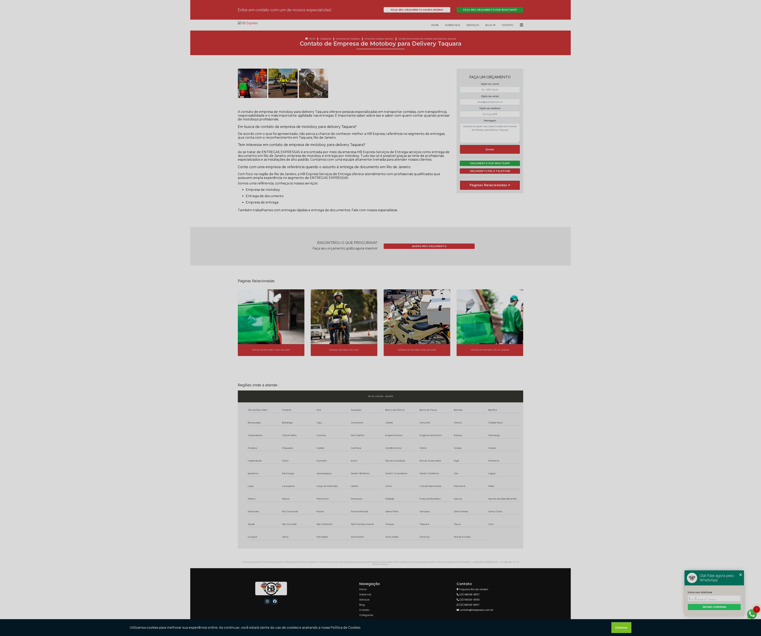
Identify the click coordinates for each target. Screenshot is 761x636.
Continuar (621, 627)
